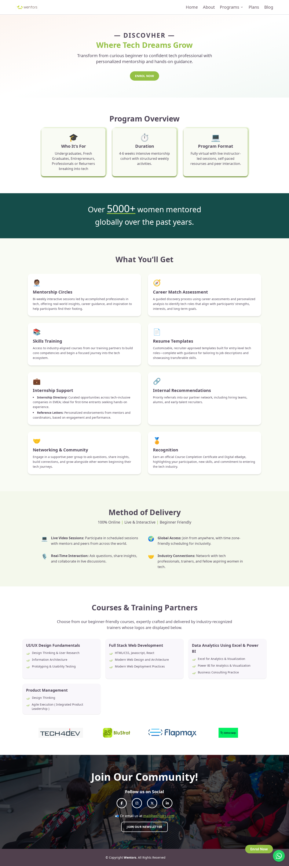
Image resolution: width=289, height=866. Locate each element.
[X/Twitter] (152, 803)
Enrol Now (144, 76)
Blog (268, 7)
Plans (254, 7)
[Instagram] (137, 803)
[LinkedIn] (167, 803)
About (209, 7)
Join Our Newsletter (144, 827)
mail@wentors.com (158, 816)
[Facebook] (122, 803)
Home (192, 7)
